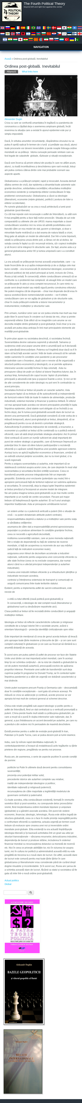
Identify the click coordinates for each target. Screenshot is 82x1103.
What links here (30, 71)
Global (8, 884)
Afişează (12, 71)
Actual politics (12, 880)
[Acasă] (12, 21)
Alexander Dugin (13, 119)
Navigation (41, 47)
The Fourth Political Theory (44, 3)
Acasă (8, 58)
